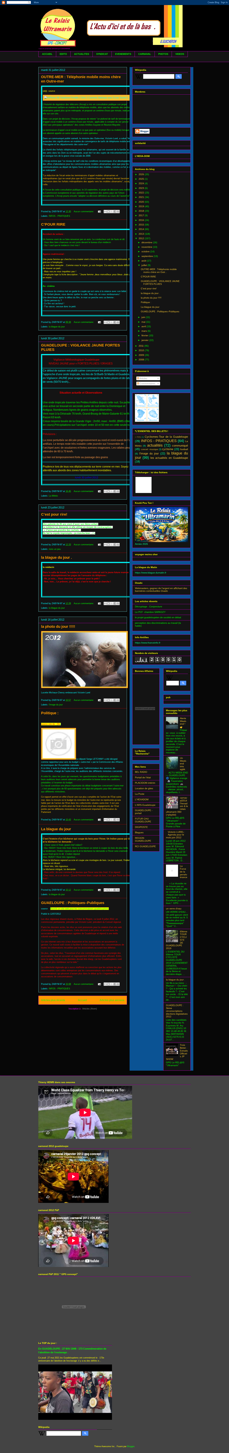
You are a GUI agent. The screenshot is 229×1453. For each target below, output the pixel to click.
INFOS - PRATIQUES (59, 216)
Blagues (139, 832)
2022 (142, 192)
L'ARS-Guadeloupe (145, 805)
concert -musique (149, 449)
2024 (142, 183)
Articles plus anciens (112, 1000)
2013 (142, 234)
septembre (147, 256)
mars (144, 331)
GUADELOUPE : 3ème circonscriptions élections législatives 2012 (177, 1011)
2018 (142, 211)
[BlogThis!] (108, 211)
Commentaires (147, 383)
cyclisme (167, 449)
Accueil (82, 1000)
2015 (142, 224)
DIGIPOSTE (141, 827)
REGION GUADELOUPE (143, 839)
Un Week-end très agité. (183, 764)
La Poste (139, 794)
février (145, 335)
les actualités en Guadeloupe (169, 457)
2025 (142, 179)
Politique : (50, 713)
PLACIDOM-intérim (145, 782)
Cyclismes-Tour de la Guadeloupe (166, 436)
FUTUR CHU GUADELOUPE (143, 820)
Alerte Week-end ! (183, 721)
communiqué (180, 445)
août (144, 260)
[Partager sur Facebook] (115, 211)
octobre (145, 251)
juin (143, 317)
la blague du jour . (56, 557)
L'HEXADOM (142, 799)
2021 (142, 197)
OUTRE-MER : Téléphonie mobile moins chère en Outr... (159, 270)
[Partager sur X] (111, 211)
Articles (143, 378)
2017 (142, 215)
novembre (147, 247)
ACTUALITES (81, 54)
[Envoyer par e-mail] (105, 211)
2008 (142, 359)
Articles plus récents (53, 1000)
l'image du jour (56, 704)
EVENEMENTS (123, 54)
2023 (142, 188)
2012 (142, 238)
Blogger (130, 1446)
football (184, 449)
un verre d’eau (173, 908)
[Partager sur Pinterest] (118, 211)
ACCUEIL (47, 54)
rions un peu (55, 549)
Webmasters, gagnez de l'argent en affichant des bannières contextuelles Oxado (161, 589)
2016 (142, 220)
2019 (142, 206)
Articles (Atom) (89, 1008)
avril (144, 326)
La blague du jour (56, 829)
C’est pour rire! (54, 514)
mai (143, 322)
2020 (142, 201)
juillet (144, 265)
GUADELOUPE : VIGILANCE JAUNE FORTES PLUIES (160, 282)
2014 (142, 229)
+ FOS (138, 437)
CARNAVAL (144, 54)
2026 (142, 174)
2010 (142, 350)
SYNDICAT (102, 54)
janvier (145, 340)
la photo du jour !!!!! (58, 626)
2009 (142, 355)
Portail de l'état (143, 777)
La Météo (53, 496)
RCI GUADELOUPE (145, 846)
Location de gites (144, 788)
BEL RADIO (141, 772)
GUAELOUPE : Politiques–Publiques (72, 903)
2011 (141, 345)
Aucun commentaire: (84, 211)
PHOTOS (163, 54)
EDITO (63, 54)
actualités (155, 445)
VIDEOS (179, 54)
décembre (147, 242)
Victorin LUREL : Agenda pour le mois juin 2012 (175, 835)
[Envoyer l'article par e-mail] (99, 211)
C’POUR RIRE (53, 224)
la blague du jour (57, 326)
